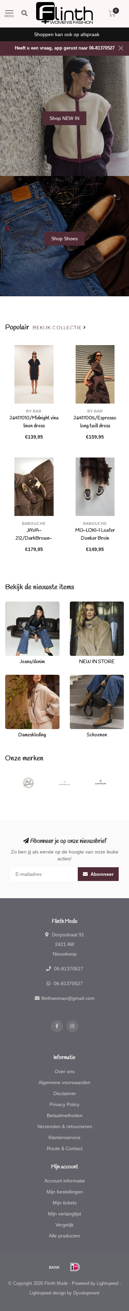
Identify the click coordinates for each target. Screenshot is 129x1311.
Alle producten (64, 1235)
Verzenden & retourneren (64, 1126)
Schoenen (81, 678)
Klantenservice (64, 1137)
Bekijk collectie (58, 328)
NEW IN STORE (87, 605)
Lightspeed (107, 1283)
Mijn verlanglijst (64, 1213)
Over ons (65, 1071)
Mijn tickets (65, 1202)
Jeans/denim (19, 605)
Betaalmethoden (65, 1115)
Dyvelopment (86, 1293)
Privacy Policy (64, 1104)
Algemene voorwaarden (64, 1082)
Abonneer (101, 874)
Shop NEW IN (64, 118)
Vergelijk (64, 1224)
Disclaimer (64, 1093)
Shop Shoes (64, 238)
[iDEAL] (75, 1267)
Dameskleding (20, 678)
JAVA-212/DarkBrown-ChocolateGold (33, 538)
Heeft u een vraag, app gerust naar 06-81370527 (65, 48)
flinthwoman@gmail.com (68, 998)
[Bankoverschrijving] (54, 1267)
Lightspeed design (48, 1293)
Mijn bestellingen (64, 1191)
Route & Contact (65, 1148)
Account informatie (64, 1180)
